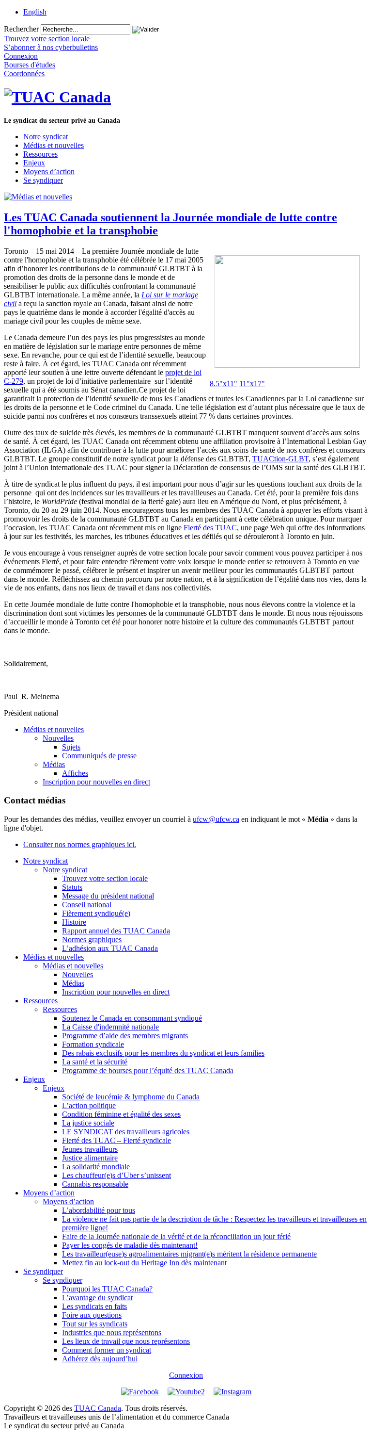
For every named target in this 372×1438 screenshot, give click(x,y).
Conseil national (86, 904)
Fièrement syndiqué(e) (96, 913)
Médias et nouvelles (53, 145)
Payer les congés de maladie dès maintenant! (130, 1245)
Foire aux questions (92, 1315)
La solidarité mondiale (96, 1166)
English (34, 12)
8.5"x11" (223, 383)
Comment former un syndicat (106, 1350)
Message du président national (108, 896)
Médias (54, 764)
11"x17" (252, 383)
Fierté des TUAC (210, 527)
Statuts (72, 887)
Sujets (71, 747)
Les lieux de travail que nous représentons (126, 1341)
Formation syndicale (93, 1044)
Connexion (186, 1375)
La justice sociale (88, 1123)
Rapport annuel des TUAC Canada (116, 931)
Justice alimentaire (90, 1158)
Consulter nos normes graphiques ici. (79, 844)
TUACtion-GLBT (280, 459)
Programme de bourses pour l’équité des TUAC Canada (147, 1070)
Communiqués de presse (99, 756)
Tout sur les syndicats (94, 1324)
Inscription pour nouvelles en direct (96, 782)
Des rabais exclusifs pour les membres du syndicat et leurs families (163, 1053)
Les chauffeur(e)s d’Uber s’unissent (116, 1175)
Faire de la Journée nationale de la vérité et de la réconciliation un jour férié (176, 1236)
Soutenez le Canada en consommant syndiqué (132, 1018)
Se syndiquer (43, 180)
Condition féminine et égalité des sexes (121, 1114)
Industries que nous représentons (111, 1332)
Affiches (75, 773)
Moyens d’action (49, 171)
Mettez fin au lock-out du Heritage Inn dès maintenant (144, 1262)
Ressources (40, 154)
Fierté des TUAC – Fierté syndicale (116, 1140)
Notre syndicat (45, 136)
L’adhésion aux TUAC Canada (110, 948)
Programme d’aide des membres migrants (125, 1035)
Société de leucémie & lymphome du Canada (131, 1097)
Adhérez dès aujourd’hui (100, 1359)
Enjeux (34, 163)
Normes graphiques (92, 939)
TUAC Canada (97, 1408)
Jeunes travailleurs (90, 1149)
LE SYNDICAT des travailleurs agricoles (125, 1132)
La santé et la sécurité (94, 1062)
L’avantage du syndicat (97, 1297)
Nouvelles (58, 738)
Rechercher (21, 29)
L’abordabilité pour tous (98, 1210)
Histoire (74, 922)
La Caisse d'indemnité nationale (110, 1027)
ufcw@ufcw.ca (216, 819)
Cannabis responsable (95, 1184)
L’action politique (89, 1105)
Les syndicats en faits (94, 1306)
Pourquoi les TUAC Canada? (107, 1289)
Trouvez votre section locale (105, 878)
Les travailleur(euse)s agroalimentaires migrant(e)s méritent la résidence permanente (189, 1254)
